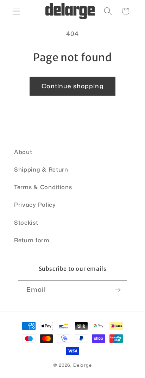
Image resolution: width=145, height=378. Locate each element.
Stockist (26, 222)
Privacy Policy (35, 204)
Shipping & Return (41, 169)
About (23, 152)
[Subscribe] (118, 289)
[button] (16, 11)
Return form (32, 240)
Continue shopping (72, 86)
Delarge (82, 365)
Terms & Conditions (43, 187)
